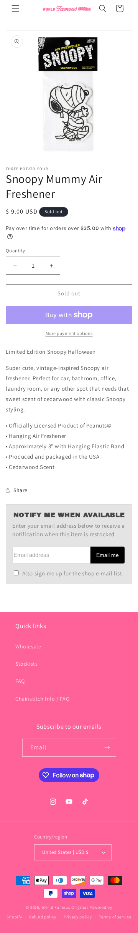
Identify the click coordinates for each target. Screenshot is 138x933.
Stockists (26, 663)
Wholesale (28, 646)
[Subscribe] (107, 748)
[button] (15, 8)
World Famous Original (64, 907)
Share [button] (20, 490)
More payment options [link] (69, 333)
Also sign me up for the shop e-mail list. (73, 573)
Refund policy (42, 917)
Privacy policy (78, 917)
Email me (107, 555)
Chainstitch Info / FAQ (42, 698)
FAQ (20, 681)
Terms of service (115, 917)
